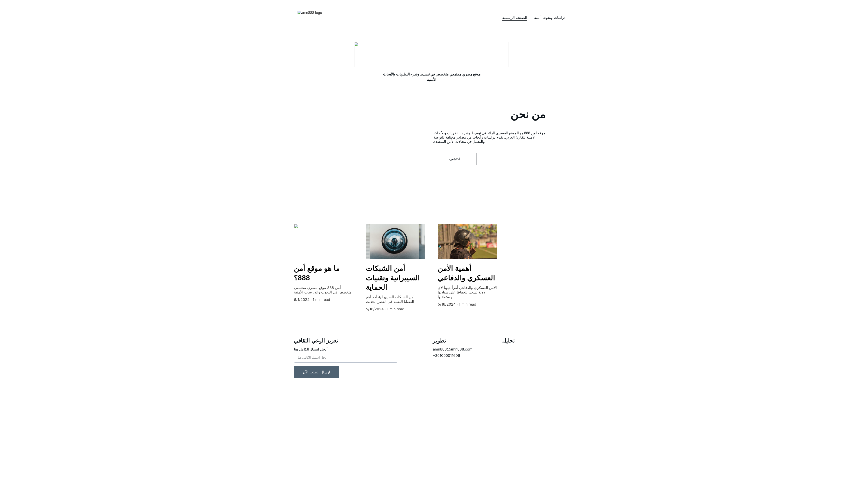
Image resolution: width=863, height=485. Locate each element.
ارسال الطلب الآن (316, 372)
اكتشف (454, 159)
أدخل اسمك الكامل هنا (310, 349)
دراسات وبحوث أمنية (549, 17)
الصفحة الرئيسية (514, 17)
